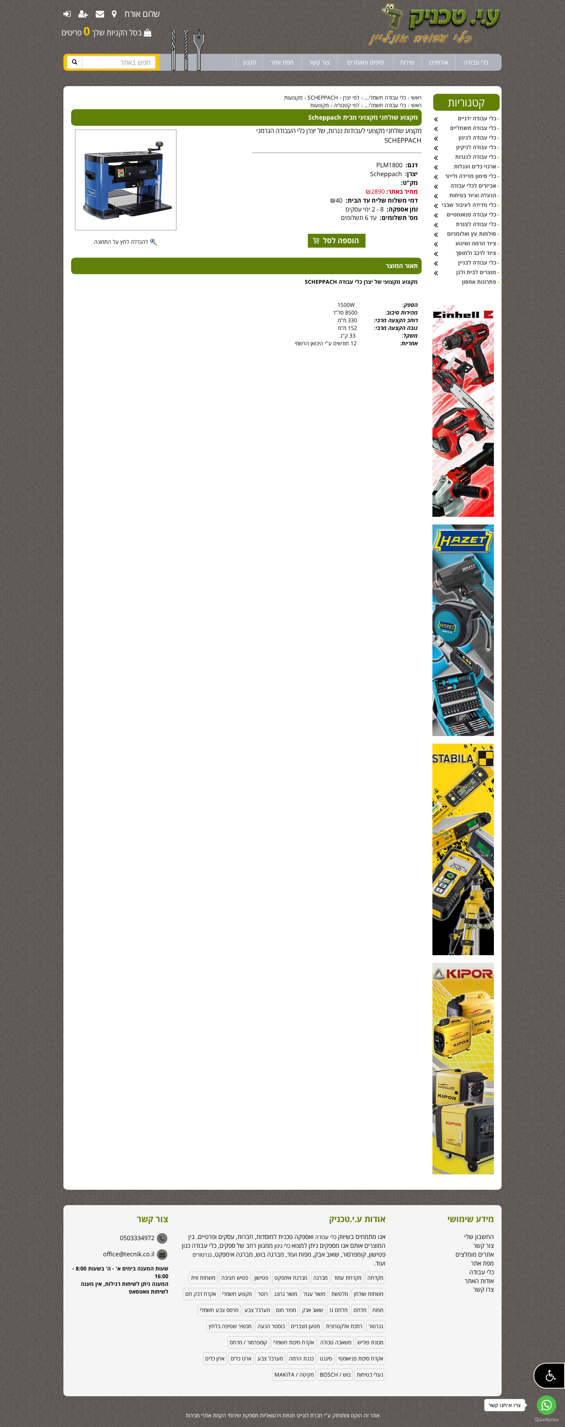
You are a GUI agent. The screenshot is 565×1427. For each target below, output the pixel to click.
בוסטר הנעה (271, 1326)
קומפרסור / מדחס (248, 1342)
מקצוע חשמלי (237, 1293)
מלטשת (339, 1293)
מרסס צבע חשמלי (219, 1310)
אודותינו (438, 62)
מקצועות (293, 97)
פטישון (261, 1277)
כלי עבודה (476, 62)
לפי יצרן (351, 97)
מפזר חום (286, 1310)
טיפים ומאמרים (365, 62)
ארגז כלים (241, 1358)
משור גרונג (285, 1293)
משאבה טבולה (335, 1342)
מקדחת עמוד (347, 1277)
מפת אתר (282, 62)
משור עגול (314, 1293)
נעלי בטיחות (370, 1374)
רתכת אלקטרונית (344, 1326)
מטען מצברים (305, 1326)
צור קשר (319, 62)
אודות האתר (479, 1281)
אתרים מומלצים (474, 1254)
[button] (549, 1376)
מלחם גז (338, 1310)
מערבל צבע (257, 1310)
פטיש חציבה (234, 1277)
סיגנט (326, 1358)
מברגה (320, 1277)
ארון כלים (214, 1358)
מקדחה (375, 1277)
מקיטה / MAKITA (294, 1374)
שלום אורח (142, 13)
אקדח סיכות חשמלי (293, 1342)
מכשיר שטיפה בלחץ (230, 1326)
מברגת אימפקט (290, 1277)
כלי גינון (281, 1245)
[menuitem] (114, 13)
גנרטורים (202, 1254)
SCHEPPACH (322, 97)
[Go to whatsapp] (546, 1405)
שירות (407, 62)
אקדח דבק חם (200, 1293)
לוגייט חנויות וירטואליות (284, 1415)
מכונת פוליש (370, 1342)
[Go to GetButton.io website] (546, 1419)
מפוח (377, 1310)
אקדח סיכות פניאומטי (360, 1358)
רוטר (263, 1293)
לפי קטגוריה (346, 105)
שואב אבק (312, 1310)
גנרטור (376, 1326)
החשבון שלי (479, 1236)
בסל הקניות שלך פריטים (102, 31)
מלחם (360, 1310)
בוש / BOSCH (335, 1374)
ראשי (416, 97)
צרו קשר (483, 1289)
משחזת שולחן (368, 1293)
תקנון (249, 62)
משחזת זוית (203, 1277)
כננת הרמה (301, 1358)
